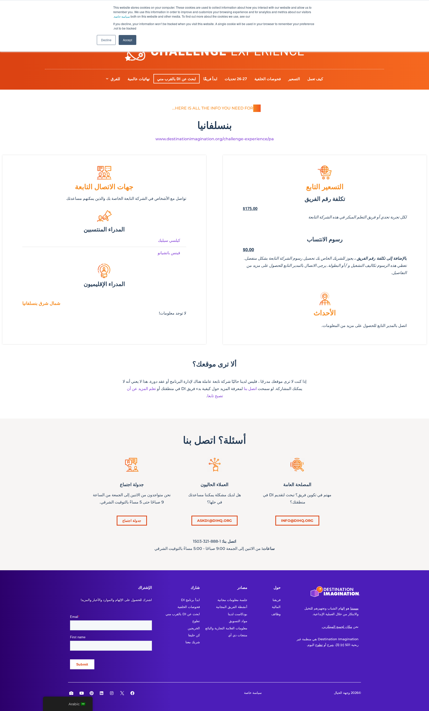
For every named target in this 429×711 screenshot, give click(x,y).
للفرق (115, 78)
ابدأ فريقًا (210, 78)
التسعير (294, 78)
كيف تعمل (315, 78)
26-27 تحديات (236, 78)
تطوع (319, 645)
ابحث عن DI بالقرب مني (176, 78)
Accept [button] (127, 40)
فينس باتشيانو (169, 252)
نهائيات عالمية (139, 78)
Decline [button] (106, 40)
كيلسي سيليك (169, 240)
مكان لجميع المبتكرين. (337, 627)
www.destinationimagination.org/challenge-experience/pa (214, 139)
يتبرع (330, 645)
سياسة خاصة (122, 16)
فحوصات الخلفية (267, 78)
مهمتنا (354, 608)
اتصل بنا (250, 388)
